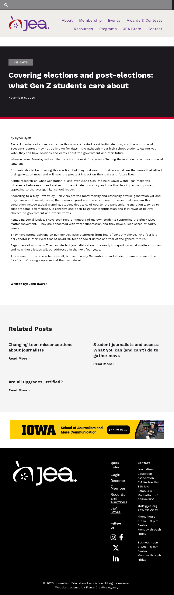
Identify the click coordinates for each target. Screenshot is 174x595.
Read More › (18, 358)
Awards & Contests (144, 20)
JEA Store (132, 29)
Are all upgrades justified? (36, 381)
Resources (83, 29)
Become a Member (118, 484)
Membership (90, 20)
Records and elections (119, 498)
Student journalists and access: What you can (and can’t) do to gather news (126, 350)
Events (114, 20)
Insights (21, 62)
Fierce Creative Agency (102, 587)
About (67, 20)
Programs (108, 29)
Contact (154, 29)
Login (115, 474)
